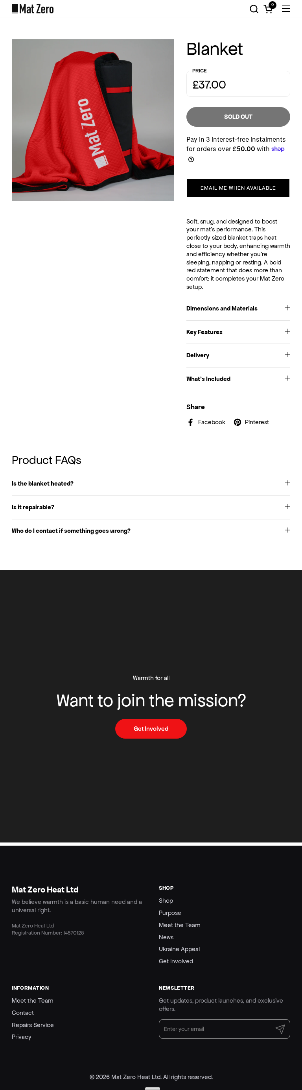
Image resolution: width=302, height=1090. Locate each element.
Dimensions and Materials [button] (222, 308)
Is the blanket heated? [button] (43, 483)
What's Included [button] (208, 378)
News (166, 937)
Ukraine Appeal (179, 949)
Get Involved (176, 961)
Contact (23, 1012)
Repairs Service (33, 1025)
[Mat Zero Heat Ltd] (32, 8)
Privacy (21, 1036)
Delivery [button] (197, 355)
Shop (166, 900)
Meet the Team (180, 925)
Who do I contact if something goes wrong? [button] (71, 530)
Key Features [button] (204, 332)
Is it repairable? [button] (33, 507)
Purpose (170, 912)
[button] (254, 9)
